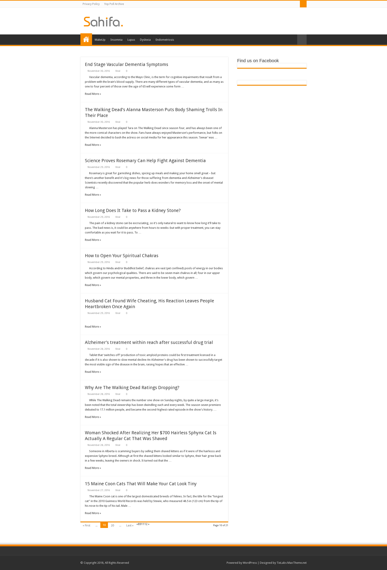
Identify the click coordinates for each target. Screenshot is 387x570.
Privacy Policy (91, 4)
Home (86, 39)
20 (112, 525)
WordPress (250, 562)
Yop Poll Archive (114, 4)
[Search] (303, 4)
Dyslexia (145, 39)
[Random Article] (302, 39)
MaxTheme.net (297, 562)
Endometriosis (165, 39)
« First (86, 525)
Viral (117, 71)
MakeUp (100, 39)
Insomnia (116, 39)
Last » (129, 525)
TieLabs (282, 562)
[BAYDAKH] (103, 20)
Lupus (131, 39)
